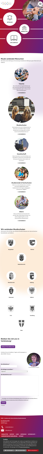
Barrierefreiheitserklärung (9, 436)
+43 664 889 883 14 (9, 427)
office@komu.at (8, 430)
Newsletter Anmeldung (8, 346)
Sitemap (21, 436)
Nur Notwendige (19, 450)
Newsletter (4, 434)
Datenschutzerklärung (24, 447)
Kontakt (12, 434)
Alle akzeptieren (32, 450)
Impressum (23, 434)
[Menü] (40, 3)
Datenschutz (31, 434)
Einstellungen (8, 450)
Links (17, 434)
